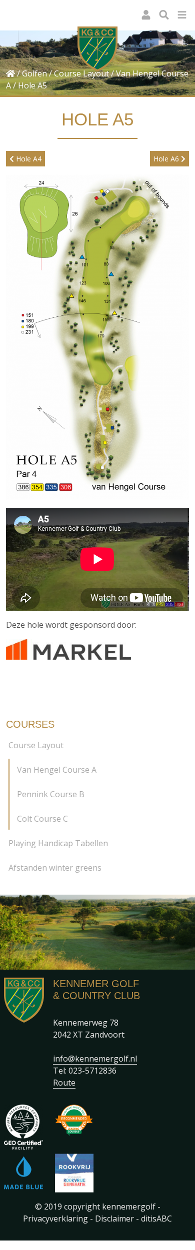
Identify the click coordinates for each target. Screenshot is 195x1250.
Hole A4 (28, 158)
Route (64, 1082)
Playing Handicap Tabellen (58, 843)
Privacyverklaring (55, 1218)
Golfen (34, 73)
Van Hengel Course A (56, 769)
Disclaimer (114, 1218)
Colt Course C (42, 818)
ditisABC (156, 1218)
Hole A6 (167, 158)
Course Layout (81, 73)
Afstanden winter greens (55, 867)
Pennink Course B (50, 794)
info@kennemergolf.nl (95, 1058)
